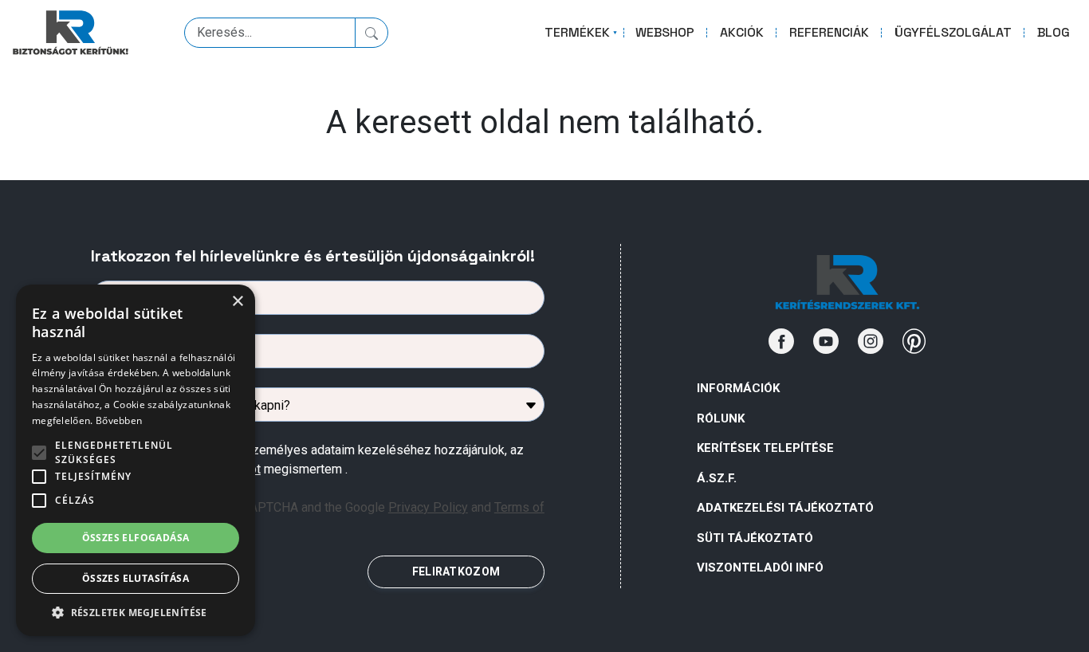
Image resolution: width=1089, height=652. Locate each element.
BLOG (1053, 32)
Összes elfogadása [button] (136, 537)
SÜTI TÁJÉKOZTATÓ (755, 538)
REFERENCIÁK (829, 32)
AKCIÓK (742, 32)
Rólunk (721, 418)
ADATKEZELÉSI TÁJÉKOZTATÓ (785, 508)
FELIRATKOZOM (456, 571)
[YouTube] (826, 341)
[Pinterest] (914, 341)
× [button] (237, 302)
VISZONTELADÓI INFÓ (760, 567)
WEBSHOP (664, 32)
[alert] (135, 460)
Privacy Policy (428, 507)
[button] (135, 612)
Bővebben (119, 420)
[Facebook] (781, 341)
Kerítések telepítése (765, 448)
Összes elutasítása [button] (135, 578)
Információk (738, 388)
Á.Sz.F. (717, 478)
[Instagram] (870, 341)
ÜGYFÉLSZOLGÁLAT (953, 32)
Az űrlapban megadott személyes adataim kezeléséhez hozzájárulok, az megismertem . (321, 459)
